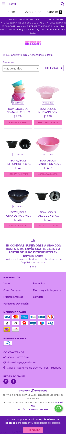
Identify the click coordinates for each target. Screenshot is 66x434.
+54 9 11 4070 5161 (18, 357)
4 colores (48, 103)
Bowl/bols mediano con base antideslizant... (48, 110)
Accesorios (36, 54)
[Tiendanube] (33, 392)
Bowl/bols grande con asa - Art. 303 (48, 162)
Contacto (38, 296)
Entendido (33, 429)
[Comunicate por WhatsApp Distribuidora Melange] (58, 408)
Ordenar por (9, 62)
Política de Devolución (16, 303)
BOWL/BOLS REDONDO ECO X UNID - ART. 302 (18, 162)
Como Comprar (12, 290)
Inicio (6, 54)
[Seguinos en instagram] (5, 381)
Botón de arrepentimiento (33, 409)
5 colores (18, 103)
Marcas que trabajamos (47, 290)
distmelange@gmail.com (21, 362)
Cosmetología (19, 54)
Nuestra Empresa (13, 296)
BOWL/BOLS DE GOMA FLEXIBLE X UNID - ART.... (18, 110)
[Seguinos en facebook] (13, 381)
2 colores (18, 155)
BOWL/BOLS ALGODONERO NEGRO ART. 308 (47, 214)
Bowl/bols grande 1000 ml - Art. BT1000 (18, 214)
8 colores (18, 206)
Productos (39, 283)
